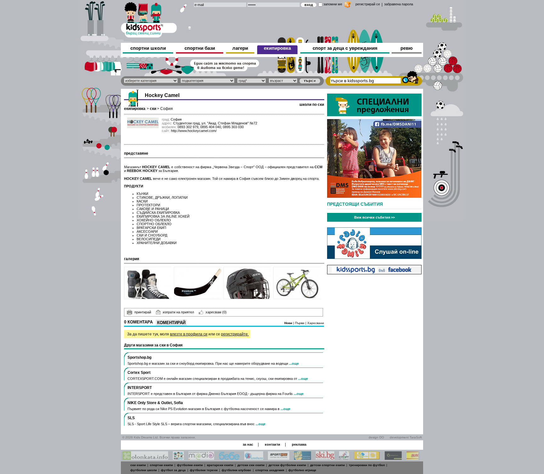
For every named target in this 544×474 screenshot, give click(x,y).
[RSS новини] (347, 5)
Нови (288, 323)
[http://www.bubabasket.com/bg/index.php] (302, 458)
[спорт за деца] (149, 18)
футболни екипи (190, 465)
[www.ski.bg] (325, 458)
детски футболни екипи (287, 465)
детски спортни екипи (327, 465)
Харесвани (315, 323)
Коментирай (171, 322)
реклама (299, 444)
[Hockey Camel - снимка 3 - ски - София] (248, 283)
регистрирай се (367, 4)
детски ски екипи (250, 465)
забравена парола (398, 4)
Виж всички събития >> (374, 217)
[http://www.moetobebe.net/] (229, 458)
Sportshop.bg (139, 357)
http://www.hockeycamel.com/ (194, 131)
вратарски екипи (220, 465)
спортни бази (199, 48)
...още (294, 363)
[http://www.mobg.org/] (367, 458)
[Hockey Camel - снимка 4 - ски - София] (297, 283)
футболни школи (143, 470)
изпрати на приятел (178, 312)
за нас (248, 444)
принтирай (142, 312)
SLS (131, 418)
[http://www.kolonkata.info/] (145, 458)
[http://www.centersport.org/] (393, 458)
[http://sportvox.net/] (278, 458)
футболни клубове (236, 470)
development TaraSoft (406, 437)
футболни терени (204, 470)
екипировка (277, 48)
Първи (300, 323)
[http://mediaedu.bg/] (201, 458)
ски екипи (138, 465)
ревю (406, 48)
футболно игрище (302, 470)
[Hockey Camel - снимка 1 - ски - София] (148, 283)
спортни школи (148, 48)
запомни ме (332, 4)
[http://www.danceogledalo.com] (253, 458)
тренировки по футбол (367, 465)
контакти (272, 444)
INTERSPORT (140, 387)
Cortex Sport (139, 372)
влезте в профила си (188, 334)
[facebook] (374, 272)
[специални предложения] (374, 114)
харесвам (216, 312)
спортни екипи (161, 465)
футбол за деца (173, 470)
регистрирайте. (235, 334)
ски (153, 108)
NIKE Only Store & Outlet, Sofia (155, 403)
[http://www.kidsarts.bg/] (178, 458)
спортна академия (269, 470)
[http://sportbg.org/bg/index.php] (344, 458)
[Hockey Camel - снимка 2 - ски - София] (198, 283)
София (166, 108)
